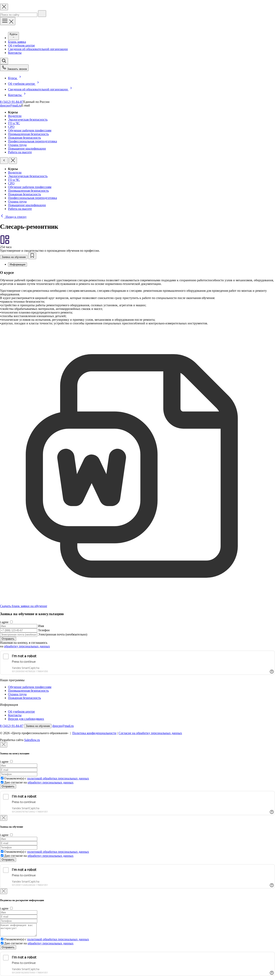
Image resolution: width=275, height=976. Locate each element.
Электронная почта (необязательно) (62, 634)
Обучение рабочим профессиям (29, 130)
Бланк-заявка (17, 41)
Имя (41, 626)
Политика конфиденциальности (94, 733)
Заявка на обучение (14, 257)
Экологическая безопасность (28, 119)
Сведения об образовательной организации (38, 49)
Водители (15, 116)
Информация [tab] (17, 264)
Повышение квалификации (27, 148)
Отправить (8, 638)
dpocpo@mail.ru (10, 105)
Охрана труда (17, 145)
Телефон (44, 630)
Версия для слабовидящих (26, 718)
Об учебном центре (21, 45)
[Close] (3, 744)
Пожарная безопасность (24, 137)
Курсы (13, 78)
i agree (4, 622)
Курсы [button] (13, 34)
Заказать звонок (16, 68)
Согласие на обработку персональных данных (150, 733)
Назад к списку (15, 216)
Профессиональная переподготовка (32, 141)
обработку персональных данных (27, 646)
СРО (11, 126)
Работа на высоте (20, 152)
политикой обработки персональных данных (58, 778)
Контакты (15, 52)
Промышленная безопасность (28, 134)
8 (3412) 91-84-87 (11, 101)
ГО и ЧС (14, 123)
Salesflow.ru (32, 740)
